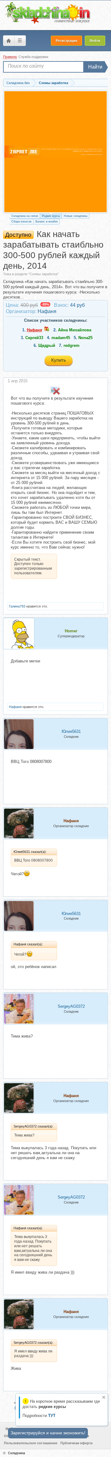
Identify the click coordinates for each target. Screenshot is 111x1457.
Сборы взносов (21, 221)
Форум (8, 40)
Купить (58, 360)
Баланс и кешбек (46, 221)
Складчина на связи (24, 215)
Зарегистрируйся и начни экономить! (47, 1432)
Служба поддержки (33, 57)
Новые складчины (75, 215)
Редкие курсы (51, 215)
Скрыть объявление (103, 1397)
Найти (95, 66)
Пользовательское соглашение (30, 1443)
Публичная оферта (76, 1443)
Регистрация (66, 41)
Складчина (16, 1453)
